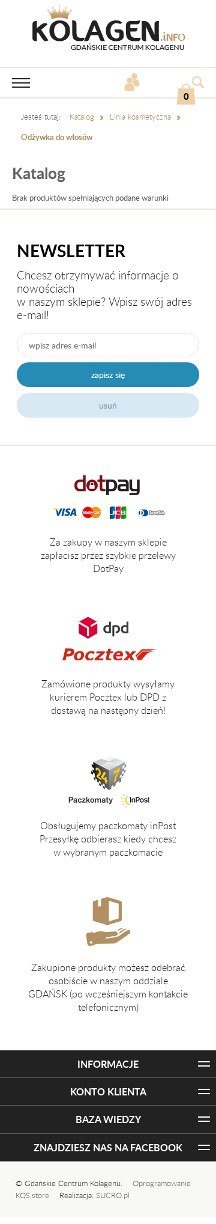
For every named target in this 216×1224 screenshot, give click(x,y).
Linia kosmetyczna (140, 116)
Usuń (108, 405)
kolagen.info (108, 28)
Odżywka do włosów (56, 137)
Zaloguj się (133, 83)
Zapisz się (108, 374)
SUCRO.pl (113, 1195)
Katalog (82, 116)
